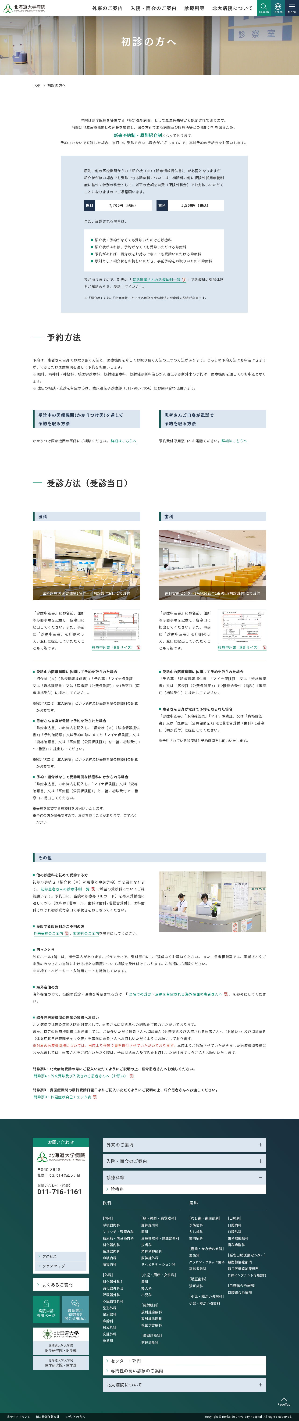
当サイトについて (18, 1417)
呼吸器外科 (111, 1294)
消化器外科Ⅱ (113, 1288)
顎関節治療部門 (240, 1261)
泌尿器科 (110, 1314)
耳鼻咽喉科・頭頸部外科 (160, 1238)
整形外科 (110, 1307)
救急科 (108, 1340)
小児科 (146, 1294)
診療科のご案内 (86, 933)
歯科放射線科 (238, 1238)
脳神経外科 (150, 1257)
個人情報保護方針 (48, 1417)
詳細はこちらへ (124, 440)
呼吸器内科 (111, 1225)
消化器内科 (111, 1244)
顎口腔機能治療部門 (243, 1268)
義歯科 (194, 1255)
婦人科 (146, 1288)
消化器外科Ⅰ (113, 1281)
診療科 (117, 1189)
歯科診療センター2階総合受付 (190, 593)
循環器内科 (111, 1251)
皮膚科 (146, 1244)
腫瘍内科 (110, 1264)
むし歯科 (196, 1231)
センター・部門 (126, 1361)
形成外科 (110, 1327)
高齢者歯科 (197, 1268)
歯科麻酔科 (236, 1244)
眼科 (144, 1231)
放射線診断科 (151, 1318)
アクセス (50, 1256)
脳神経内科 (150, 1225)
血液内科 (110, 1257)
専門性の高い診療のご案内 (137, 1370)
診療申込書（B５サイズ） (113, 647)
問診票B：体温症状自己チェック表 (62, 1096)
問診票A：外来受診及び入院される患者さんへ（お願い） (81, 1075)
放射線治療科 (151, 1311)
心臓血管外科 (113, 1301)
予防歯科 (196, 1225)
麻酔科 (108, 1320)
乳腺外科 (110, 1333)
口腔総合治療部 (240, 1292)
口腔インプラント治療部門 (247, 1275)
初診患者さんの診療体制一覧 (157, 279)
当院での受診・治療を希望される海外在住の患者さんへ (175, 994)
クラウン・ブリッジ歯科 (206, 1262)
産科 (144, 1281)
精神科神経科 (151, 1251)
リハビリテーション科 (158, 1264)
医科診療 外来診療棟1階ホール (68, 593)
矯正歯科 (196, 1285)
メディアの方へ (75, 1417)
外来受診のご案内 (48, 933)
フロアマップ (54, 1266)
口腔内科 (235, 1225)
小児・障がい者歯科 (204, 1303)
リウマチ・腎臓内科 (118, 1231)
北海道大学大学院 (61, 1348)
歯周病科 (196, 1238)
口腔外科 (235, 1231)
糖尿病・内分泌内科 (118, 1238)
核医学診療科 (151, 1325)
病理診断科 (150, 1342)
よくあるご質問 (57, 1285)
